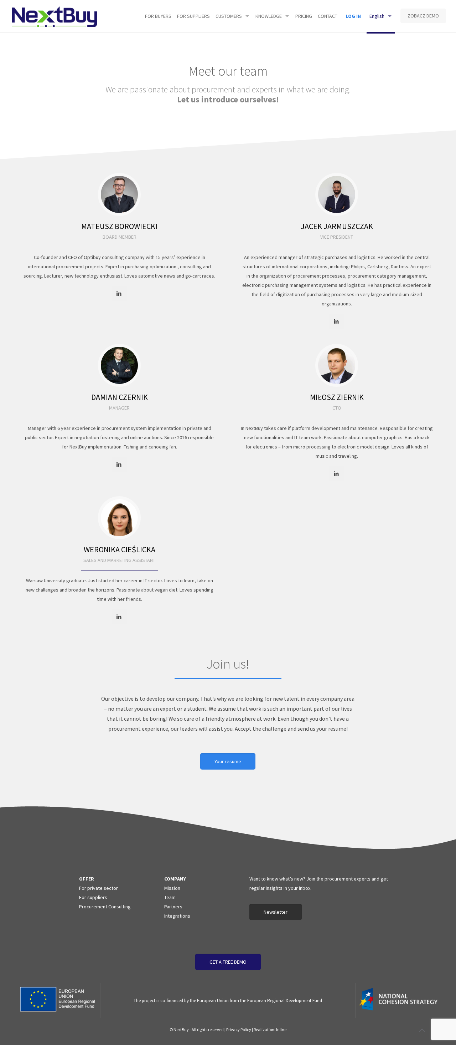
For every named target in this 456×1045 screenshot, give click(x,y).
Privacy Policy (238, 1029)
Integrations (177, 916)
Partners (173, 906)
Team (170, 897)
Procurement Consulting (105, 906)
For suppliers (93, 897)
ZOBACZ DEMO (423, 15)
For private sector (98, 888)
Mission (172, 888)
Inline (281, 1029)
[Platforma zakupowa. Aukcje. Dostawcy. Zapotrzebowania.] (55, 16)
